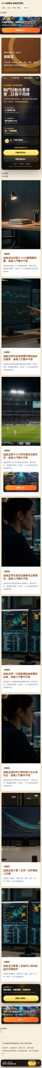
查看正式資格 (21, 998)
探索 (3, 8)
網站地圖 (30, 1048)
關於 (19, 8)
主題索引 (5, 1048)
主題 (8, 8)
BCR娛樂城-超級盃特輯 (12, 3)
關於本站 (22, 1048)
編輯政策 (13, 1048)
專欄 (13, 8)
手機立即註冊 (21, 152)
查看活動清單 (21, 159)
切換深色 (26, 8)
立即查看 (32, 1063)
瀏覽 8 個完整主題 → (11, 70)
